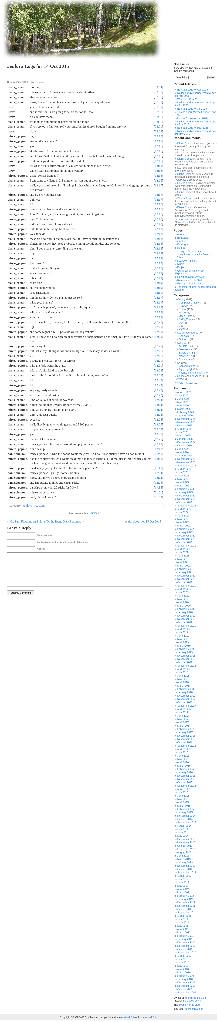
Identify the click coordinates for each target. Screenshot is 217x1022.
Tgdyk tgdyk (186, 369)
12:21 (158, 351)
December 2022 (186, 495)
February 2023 (185, 489)
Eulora (181, 247)
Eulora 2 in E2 (187, 352)
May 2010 (182, 966)
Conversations (187, 366)
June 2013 (183, 855)
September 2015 (186, 785)
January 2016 (185, 772)
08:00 (158, 102)
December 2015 (186, 775)
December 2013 (186, 839)
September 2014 (186, 822)
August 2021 (184, 549)
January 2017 (185, 732)
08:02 (158, 131)
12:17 (158, 185)
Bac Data (182, 237)
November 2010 (186, 945)
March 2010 (184, 972)
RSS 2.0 (96, 513)
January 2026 (185, 415)
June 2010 (183, 962)
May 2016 (182, 759)
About (180, 234)
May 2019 (182, 639)
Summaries (185, 359)
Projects (181, 267)
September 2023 (186, 465)
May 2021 (182, 559)
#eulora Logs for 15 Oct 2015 (143, 521)
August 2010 (184, 956)
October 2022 (185, 502)
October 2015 (185, 782)
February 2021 (185, 569)
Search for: (182, 77)
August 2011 (184, 915)
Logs (42, 505)
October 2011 (184, 909)
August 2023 (184, 469)
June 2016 (183, 755)
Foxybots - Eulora (187, 260)
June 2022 (183, 515)
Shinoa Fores (185, 183)
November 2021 (186, 539)
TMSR (181, 379)
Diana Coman (185, 143)
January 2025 (185, 439)
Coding (181, 299)
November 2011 (186, 905)
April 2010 (183, 969)
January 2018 (185, 692)
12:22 (158, 370)
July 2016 (182, 752)
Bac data (184, 336)
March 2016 (184, 765)
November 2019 (186, 619)
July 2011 (182, 919)
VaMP (182, 329)
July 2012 (182, 879)
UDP (181, 322)
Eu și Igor (182, 244)
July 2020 (182, 592)
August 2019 (184, 629)
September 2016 (186, 745)
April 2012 (183, 889)
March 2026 (184, 409)
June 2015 (183, 795)
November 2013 (186, 842)
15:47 (158, 468)
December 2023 (186, 459)
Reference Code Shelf (189, 280)
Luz (179, 152)
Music (180, 264)
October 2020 (185, 582)
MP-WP (183, 312)
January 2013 (185, 862)
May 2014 (182, 835)
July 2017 (182, 712)
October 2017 (185, 702)
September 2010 (186, 952)
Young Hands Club (195, 997)
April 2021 (183, 562)
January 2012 (185, 899)
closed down (194, 1000)
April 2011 (183, 929)
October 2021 (185, 542)
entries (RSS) (128, 1017)
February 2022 (185, 529)
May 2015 (182, 799)
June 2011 (183, 922)
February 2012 (185, 895)
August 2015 (184, 789)
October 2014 (185, 819)
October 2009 (185, 989)
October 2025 (185, 425)
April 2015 (183, 802)
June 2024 (183, 449)
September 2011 (186, 912)
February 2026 (185, 412)
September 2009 (186, 992)
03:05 (158, 92)
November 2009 (186, 986)
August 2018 (184, 669)
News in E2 (185, 356)
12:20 (158, 322)
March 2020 (184, 605)
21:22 (158, 497)
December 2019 (186, 615)
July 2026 (182, 395)
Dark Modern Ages (187, 332)
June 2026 (183, 399)
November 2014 (186, 815)
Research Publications (190, 283)
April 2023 (183, 482)
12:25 (158, 424)
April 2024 (183, 452)
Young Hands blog (189, 1004)
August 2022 (184, 509)
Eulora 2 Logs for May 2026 (192, 127)
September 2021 (186, 545)
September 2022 (186, 505)
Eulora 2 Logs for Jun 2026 (192, 118)
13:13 (158, 444)
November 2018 (186, 659)
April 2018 (183, 682)
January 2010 (185, 979)
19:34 (158, 487)
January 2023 (185, 492)
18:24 (158, 473)
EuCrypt (183, 306)
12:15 (158, 136)
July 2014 (182, 829)
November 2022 (186, 499)
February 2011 (185, 935)
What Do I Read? (187, 99)
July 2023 (182, 472)
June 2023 (183, 475)
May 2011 (182, 925)
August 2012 (184, 875)
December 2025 (186, 419)
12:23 (158, 385)
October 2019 (185, 622)
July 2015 (182, 792)
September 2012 (186, 872)
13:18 (158, 449)
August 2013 (184, 852)
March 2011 (183, 932)
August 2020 (184, 589)
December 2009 (186, 982)
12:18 (158, 219)
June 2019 (183, 635)
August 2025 (184, 429)
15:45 (158, 453)
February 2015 (185, 809)
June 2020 (183, 595)
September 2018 (186, 665)
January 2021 (185, 572)
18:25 (158, 482)
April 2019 (183, 642)
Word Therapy (185, 382)
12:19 (158, 273)
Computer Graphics (190, 302)
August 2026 (184, 392)
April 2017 (183, 722)
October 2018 (185, 662)
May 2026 (182, 402)
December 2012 (186, 865)
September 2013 (186, 849)
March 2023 (184, 485)
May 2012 (182, 885)
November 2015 (186, 779)
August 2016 (184, 749)
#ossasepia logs (194, 1009)
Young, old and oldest (191, 372)
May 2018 (182, 679)
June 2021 (183, 555)
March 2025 (184, 435)
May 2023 (182, 479)
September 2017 (186, 705)
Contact (181, 241)
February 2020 (185, 609)
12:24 (158, 399)
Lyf (178, 362)
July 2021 (182, 552)
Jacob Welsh (184, 219)
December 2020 (186, 575)
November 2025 (186, 422)
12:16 (158, 146)
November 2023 (186, 462)
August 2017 (184, 709)
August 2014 (184, 825)
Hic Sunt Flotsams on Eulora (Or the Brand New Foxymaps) (47, 521)
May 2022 (182, 519)
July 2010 (182, 959)
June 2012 (183, 882)
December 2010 (186, 942)
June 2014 (183, 832)
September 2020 (186, 585)
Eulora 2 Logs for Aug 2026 (192, 89)
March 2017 (184, 725)
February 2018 (185, 689)
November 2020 (186, 579)
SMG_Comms (187, 319)
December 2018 (186, 655)
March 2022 (184, 525)
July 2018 (182, 672)
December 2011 (186, 902)
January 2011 (185, 939)
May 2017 (182, 719)
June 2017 (183, 715)
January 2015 (185, 812)
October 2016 (185, 742)
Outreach (184, 339)
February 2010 (185, 976)
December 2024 (186, 442)
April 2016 (183, 762)
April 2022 (183, 522)
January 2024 (185, 455)
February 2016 (185, 769)
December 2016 (186, 735)
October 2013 (185, 845)
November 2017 (186, 699)
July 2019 (182, 632)
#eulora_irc (29, 505)
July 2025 (182, 432)
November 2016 (186, 739)
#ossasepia (185, 349)
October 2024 (185, 445)
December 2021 (186, 535)
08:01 (158, 112)
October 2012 (185, 869)
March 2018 (184, 685)
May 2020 (182, 599)
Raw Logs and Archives (190, 277)
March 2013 (184, 859)
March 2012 (184, 892)
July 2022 (182, 512)
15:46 (158, 458)
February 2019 (185, 649)
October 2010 (185, 949)
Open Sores (185, 316)
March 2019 (184, 645)
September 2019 (186, 625)
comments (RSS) (147, 1017)
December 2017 (186, 695)
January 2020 (185, 612)
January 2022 (185, 532)
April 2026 (183, 405)
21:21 (158, 492)
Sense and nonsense (189, 376)
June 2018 (183, 675)
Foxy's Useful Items (190, 251)
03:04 (158, 87)
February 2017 (185, 729)
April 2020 (183, 602)
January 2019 (185, 652)
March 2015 (184, 805)
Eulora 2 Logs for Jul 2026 (192, 108)
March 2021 (184, 565)
